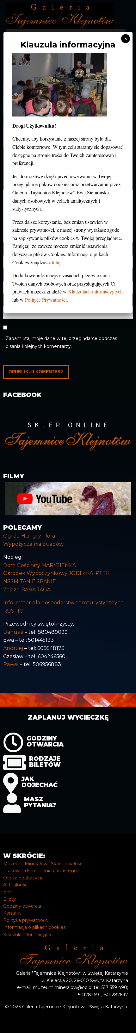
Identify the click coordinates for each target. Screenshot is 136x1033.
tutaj (56, 262)
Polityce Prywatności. (46, 299)
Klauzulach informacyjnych (95, 291)
